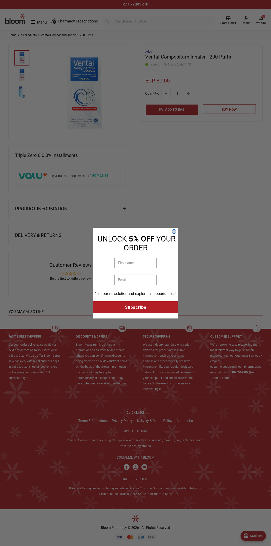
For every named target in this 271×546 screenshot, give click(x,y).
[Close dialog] (174, 231)
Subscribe (135, 307)
